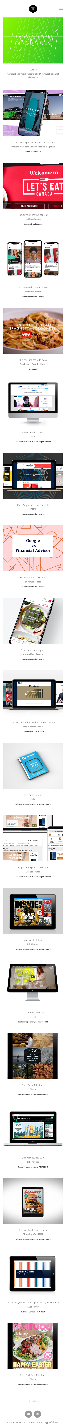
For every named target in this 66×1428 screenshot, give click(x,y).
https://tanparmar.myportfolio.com (43, 1422)
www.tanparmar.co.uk (17, 1422)
